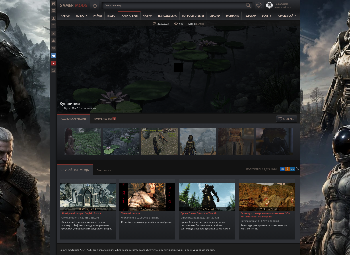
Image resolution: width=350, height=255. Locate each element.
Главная (65, 16)
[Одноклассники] (287, 169)
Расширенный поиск (53, 70)
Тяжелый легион (130, 213)
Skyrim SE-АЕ (71, 108)
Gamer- (73, 6)
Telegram (250, 16)
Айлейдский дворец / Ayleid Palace (81, 213)
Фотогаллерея (88, 108)
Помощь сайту (286, 16)
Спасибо (288, 119)
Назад (61, 109)
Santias (200, 24)
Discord (214, 16)
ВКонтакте (232, 16)
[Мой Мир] (292, 169)
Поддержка (53, 48)
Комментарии (104, 119)
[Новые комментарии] (94, 5)
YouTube (53, 63)
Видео (111, 16)
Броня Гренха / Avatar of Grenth (199, 213)
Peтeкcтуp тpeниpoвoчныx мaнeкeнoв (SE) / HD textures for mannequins (265, 215)
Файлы (97, 16)
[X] (297, 169)
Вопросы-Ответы (193, 16)
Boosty (266, 16)
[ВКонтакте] (282, 169)
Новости (81, 16)
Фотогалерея (129, 16)
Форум (147, 16)
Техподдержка (167, 16)
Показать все (104, 170)
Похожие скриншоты (73, 119)
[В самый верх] (344, 249)
